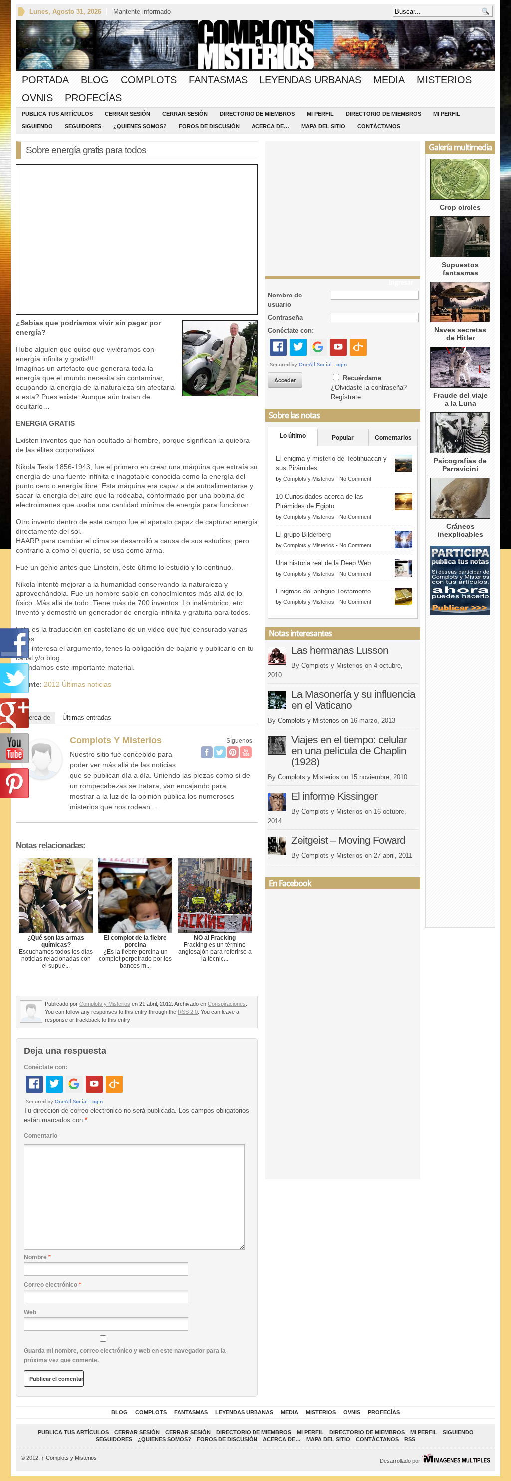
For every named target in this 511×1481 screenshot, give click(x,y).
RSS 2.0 (188, 1012)
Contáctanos (378, 126)
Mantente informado (142, 11)
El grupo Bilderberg (303, 534)
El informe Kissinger (334, 796)
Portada (45, 79)
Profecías (93, 97)
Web (30, 1312)
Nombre (37, 1257)
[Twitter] (220, 752)
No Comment (355, 479)
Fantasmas (218, 79)
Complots (149, 79)
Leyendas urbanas (310, 79)
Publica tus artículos (57, 114)
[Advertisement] (343, 206)
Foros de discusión (209, 126)
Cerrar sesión (127, 114)
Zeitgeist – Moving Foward (348, 840)
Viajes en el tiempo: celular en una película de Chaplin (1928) (349, 750)
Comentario (40, 1135)
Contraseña (285, 317)
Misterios (444, 79)
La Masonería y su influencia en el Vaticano (353, 699)
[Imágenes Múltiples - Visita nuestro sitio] (456, 1461)
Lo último (293, 435)
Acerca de (35, 717)
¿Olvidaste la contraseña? (369, 387)
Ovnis (37, 97)
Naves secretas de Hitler (460, 334)
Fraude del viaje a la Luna (460, 399)
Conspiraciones (227, 1004)
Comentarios (393, 437)
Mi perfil (320, 114)
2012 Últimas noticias (77, 684)
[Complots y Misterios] (42, 777)
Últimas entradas (86, 717)
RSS (409, 1439)
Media (389, 79)
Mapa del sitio (323, 126)
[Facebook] (207, 752)
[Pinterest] (233, 752)
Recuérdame (362, 378)
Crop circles (460, 207)
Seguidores (83, 126)
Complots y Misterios (116, 740)
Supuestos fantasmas (460, 269)
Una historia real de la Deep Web (323, 563)
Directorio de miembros (257, 114)
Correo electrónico (52, 1284)
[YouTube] (246, 752)
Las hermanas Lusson (339, 650)
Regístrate (346, 397)
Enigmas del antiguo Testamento (323, 591)
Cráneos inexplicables (460, 530)
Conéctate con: (45, 1067)
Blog (95, 79)
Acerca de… (270, 126)
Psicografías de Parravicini (460, 465)
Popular (343, 437)
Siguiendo (37, 126)
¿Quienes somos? (140, 126)
